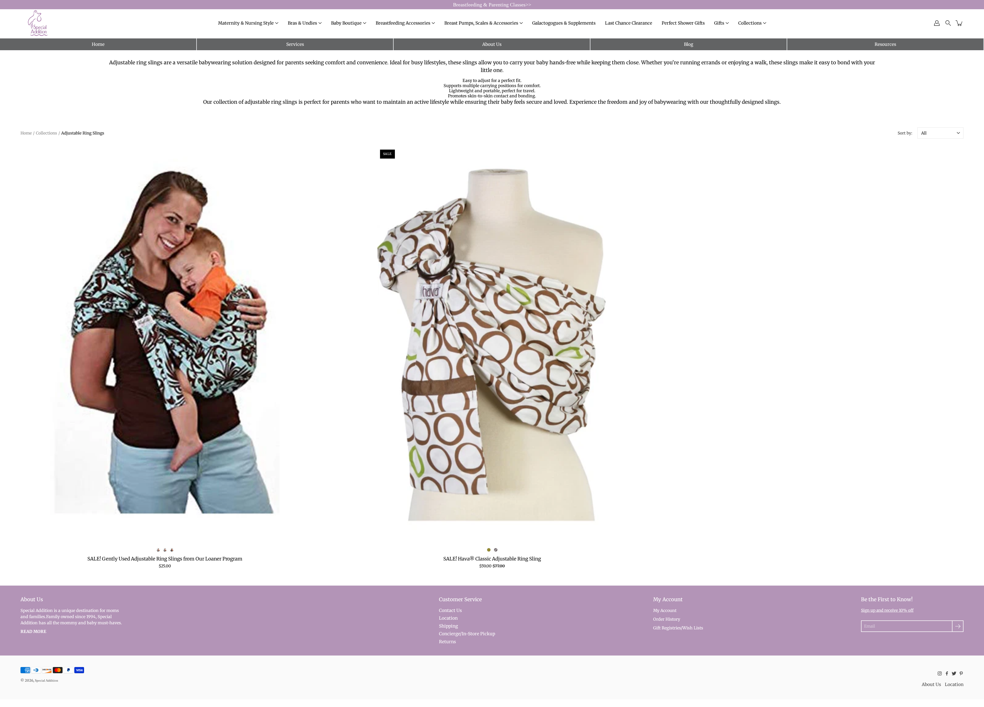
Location (448, 618)
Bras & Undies (302, 23)
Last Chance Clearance (628, 23)
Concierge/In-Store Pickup (467, 634)
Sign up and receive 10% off (887, 610)
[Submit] (957, 626)
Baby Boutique (346, 23)
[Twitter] (954, 673)
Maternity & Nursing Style (246, 23)
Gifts (719, 23)
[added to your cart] (959, 23)
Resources (885, 44)
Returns (447, 641)
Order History (666, 619)
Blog (688, 44)
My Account (664, 610)
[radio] (158, 550)
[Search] (948, 23)
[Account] (937, 23)
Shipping (448, 626)
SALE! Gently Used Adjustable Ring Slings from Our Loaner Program (164, 559)
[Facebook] (947, 673)
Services (295, 44)
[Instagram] (939, 673)
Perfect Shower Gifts (683, 23)
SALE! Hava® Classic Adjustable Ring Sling (492, 559)
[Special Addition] (37, 23)
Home (98, 44)
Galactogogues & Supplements (564, 23)
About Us (491, 44)
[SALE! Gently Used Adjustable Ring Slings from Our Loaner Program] (165, 343)
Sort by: (905, 133)
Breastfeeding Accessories (403, 23)
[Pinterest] (961, 673)
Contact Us (450, 610)
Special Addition (46, 680)
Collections (46, 133)
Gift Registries (667, 627)
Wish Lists (692, 627)
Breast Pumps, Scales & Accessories (481, 23)
